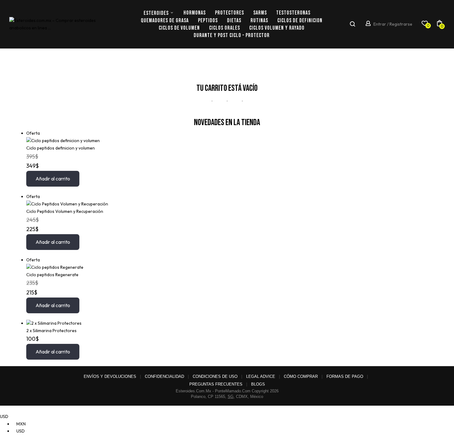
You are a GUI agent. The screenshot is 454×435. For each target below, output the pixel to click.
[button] (439, 24)
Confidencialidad (164, 376)
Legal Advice (260, 376)
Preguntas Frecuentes (215, 384)
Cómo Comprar (301, 376)
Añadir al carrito (53, 178)
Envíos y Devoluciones (110, 376)
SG (230, 396)
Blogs (258, 384)
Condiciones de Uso (215, 376)
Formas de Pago (344, 376)
